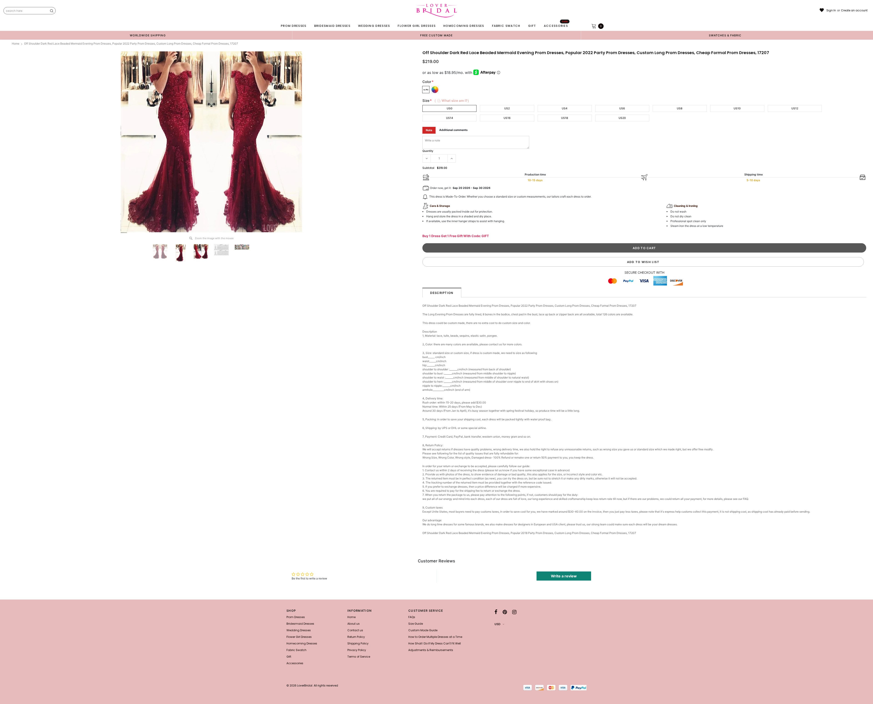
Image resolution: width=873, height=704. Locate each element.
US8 (679, 108)
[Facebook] (495, 611)
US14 (449, 118)
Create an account (854, 10)
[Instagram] (514, 611)
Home (15, 43)
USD (497, 624)
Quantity (427, 151)
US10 (737, 108)
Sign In (831, 10)
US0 (449, 108)
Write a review (564, 576)
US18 (564, 118)
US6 (622, 108)
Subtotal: (428, 168)
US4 (564, 108)
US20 (622, 118)
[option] (147, 35)
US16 (507, 118)
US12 (794, 108)
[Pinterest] (505, 611)
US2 (507, 108)
